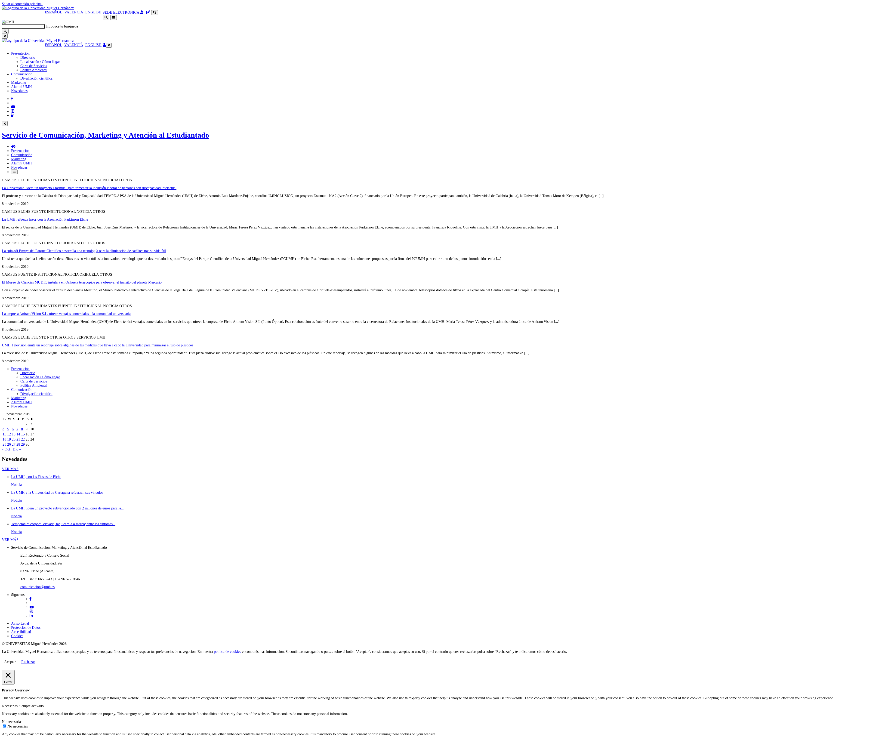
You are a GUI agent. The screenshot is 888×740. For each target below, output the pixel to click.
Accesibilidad (21, 632)
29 (23, 444)
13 (13, 434)
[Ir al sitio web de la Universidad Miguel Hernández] (38, 8)
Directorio (27, 57)
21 (18, 439)
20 (13, 439)
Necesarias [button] (10, 706)
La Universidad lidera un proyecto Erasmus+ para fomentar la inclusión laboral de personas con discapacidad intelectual (89, 188)
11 (4, 434)
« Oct (6, 449)
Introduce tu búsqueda (62, 26)
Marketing (18, 82)
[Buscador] (154, 12)
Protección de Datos (25, 627)
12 (9, 434)
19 (9, 439)
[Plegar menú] (109, 45)
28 (18, 444)
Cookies (17, 636)
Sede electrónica (121, 12)
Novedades (19, 91)
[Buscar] (5, 31)
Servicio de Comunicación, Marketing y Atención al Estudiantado (105, 135)
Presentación (20, 53)
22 (23, 439)
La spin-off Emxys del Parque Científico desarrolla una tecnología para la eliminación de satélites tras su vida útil (84, 251)
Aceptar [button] (10, 662)
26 (9, 444)
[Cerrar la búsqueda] (5, 36)
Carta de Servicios (33, 66)
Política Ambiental (33, 70)
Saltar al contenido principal (22, 4)
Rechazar (28, 662)
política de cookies (227, 652)
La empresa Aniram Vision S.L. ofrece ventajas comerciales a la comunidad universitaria (66, 314)
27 (13, 444)
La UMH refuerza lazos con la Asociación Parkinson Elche (45, 219)
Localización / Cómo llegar (40, 62)
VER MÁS (10, 469)
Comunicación (21, 74)
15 (23, 434)
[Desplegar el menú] (113, 17)
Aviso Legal (20, 623)
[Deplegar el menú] (14, 172)
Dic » (17, 449)
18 (4, 439)
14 (18, 434)
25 (4, 444)
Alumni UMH (21, 87)
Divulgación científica (36, 78)
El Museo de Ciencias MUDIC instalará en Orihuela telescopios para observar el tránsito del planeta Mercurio (82, 282)
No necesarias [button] (12, 722)
